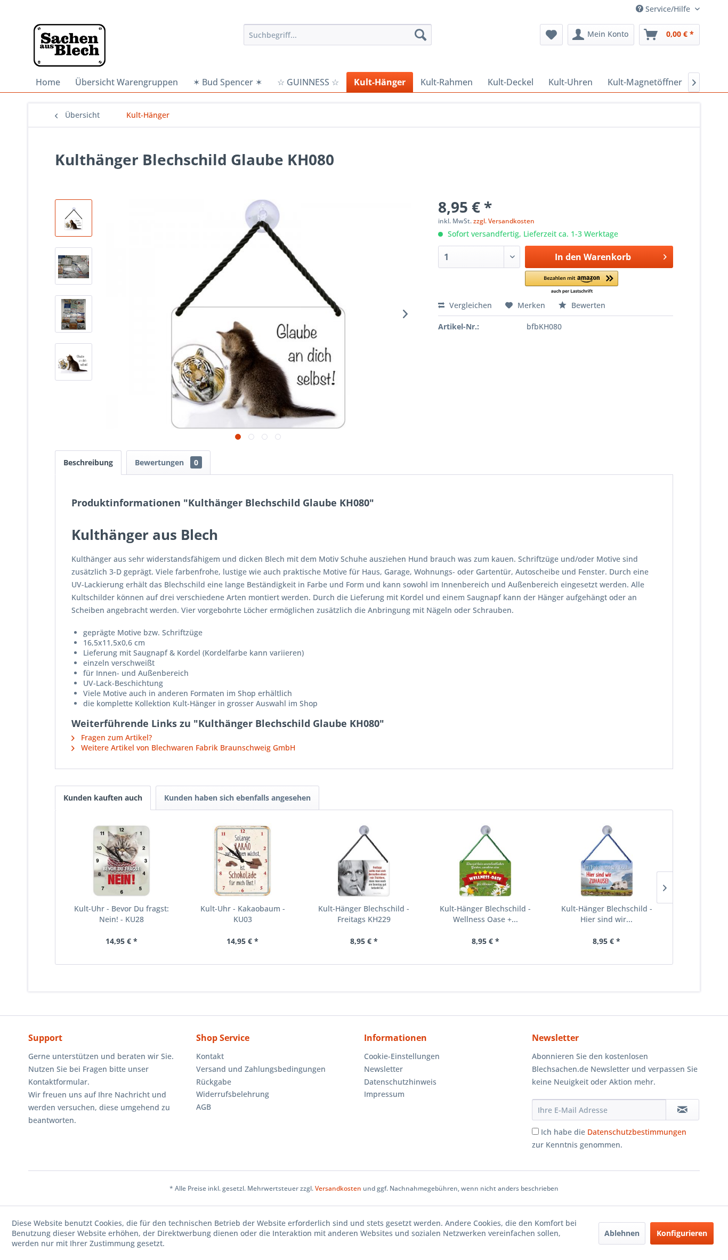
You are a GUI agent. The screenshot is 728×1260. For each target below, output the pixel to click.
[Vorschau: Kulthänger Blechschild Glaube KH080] (73, 218)
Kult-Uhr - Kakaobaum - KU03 (242, 913)
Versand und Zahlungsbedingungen (261, 1069)
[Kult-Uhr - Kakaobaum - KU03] (243, 860)
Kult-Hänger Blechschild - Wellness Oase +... (485, 913)
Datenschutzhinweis (400, 1082)
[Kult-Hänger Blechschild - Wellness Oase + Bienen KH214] (485, 860)
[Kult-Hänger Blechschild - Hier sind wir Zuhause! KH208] (606, 860)
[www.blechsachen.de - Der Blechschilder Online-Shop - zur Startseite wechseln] (70, 45)
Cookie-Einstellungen (402, 1056)
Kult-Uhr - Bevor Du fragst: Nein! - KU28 (121, 913)
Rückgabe (213, 1082)
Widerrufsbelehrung (232, 1094)
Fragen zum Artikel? (115, 737)
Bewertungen (166, 462)
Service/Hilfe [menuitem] (667, 9)
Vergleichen (469, 305)
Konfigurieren (682, 1233)
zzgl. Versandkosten (504, 220)
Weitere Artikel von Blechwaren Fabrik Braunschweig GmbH (187, 747)
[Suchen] (420, 34)
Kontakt (210, 1056)
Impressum (384, 1094)
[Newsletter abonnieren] (682, 1109)
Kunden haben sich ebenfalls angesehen (237, 798)
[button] (571, 283)
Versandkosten (338, 1188)
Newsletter (383, 1069)
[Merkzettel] (551, 34)
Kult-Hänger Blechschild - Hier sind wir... (606, 913)
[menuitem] (338, 34)
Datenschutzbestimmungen (636, 1132)
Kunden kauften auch (102, 798)
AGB (203, 1107)
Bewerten (587, 305)
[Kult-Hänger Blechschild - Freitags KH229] (364, 860)
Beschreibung (88, 462)
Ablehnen (622, 1233)
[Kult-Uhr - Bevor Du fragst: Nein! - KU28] (121, 860)
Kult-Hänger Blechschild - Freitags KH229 (363, 913)
